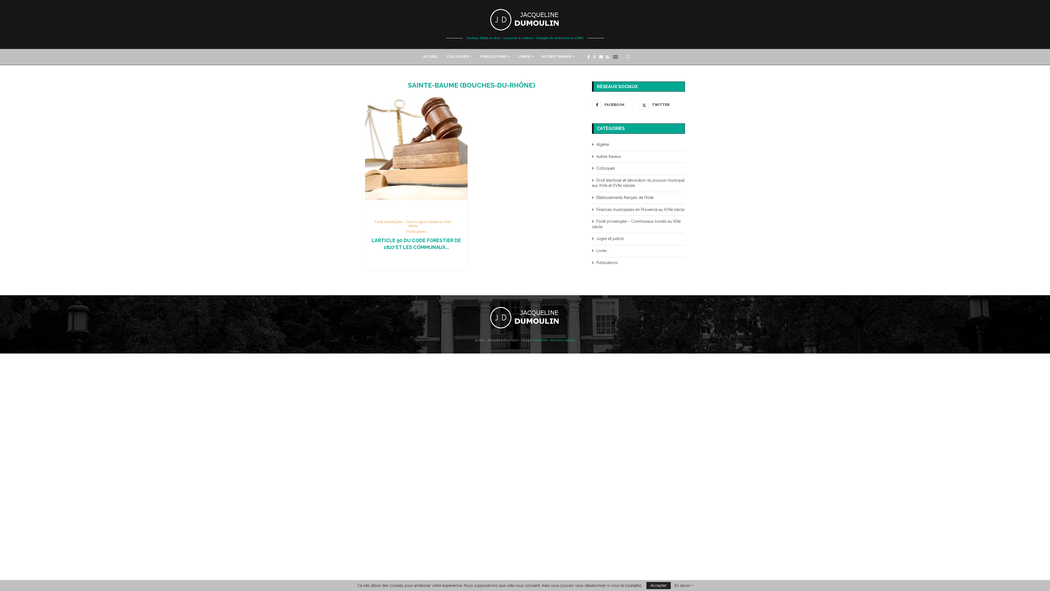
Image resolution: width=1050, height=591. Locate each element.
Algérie (602, 144)
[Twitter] (594, 57)
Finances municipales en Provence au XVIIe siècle (640, 209)
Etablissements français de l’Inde (625, 197)
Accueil (430, 57)
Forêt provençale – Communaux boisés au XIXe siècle (636, 224)
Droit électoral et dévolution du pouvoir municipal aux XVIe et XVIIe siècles (638, 183)
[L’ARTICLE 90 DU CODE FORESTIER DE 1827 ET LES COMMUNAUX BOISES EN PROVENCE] (416, 148)
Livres (524, 57)
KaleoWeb (540, 340)
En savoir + (684, 585)
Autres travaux (556, 57)
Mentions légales (562, 340)
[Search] (628, 57)
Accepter (659, 585)
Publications (493, 57)
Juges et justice (610, 238)
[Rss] (607, 57)
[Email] (601, 57)
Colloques (457, 57)
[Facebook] (588, 57)
